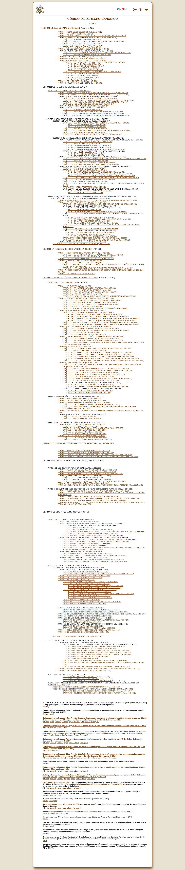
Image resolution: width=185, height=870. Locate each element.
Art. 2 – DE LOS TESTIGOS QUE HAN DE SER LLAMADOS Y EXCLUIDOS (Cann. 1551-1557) (101, 594)
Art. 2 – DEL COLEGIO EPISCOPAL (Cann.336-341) (87, 127)
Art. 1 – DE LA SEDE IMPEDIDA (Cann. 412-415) (86, 153)
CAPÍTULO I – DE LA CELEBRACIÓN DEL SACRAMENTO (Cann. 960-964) (91, 328)
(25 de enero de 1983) (61, 804)
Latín (51, 714)
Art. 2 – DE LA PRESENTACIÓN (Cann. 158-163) (86, 66)
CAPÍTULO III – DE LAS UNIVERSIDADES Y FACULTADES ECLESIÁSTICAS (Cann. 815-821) (98, 268)
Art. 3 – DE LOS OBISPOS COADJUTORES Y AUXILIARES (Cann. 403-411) (96, 149)
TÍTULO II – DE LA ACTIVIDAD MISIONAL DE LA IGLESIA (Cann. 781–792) (86, 259)
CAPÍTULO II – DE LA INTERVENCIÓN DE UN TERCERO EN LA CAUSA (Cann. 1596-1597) (95, 612)
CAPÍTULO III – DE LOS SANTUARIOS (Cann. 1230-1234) (84, 430)
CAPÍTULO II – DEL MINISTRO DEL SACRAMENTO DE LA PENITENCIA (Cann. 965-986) (96, 330)
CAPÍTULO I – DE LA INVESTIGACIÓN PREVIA (80, 677)
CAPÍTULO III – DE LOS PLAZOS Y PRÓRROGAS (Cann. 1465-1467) (87, 543)
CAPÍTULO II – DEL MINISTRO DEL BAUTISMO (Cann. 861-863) (87, 290)
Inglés (71, 722)
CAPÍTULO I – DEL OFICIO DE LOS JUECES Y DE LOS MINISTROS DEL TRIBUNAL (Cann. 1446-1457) (99, 539)
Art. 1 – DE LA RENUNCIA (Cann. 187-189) (83, 74)
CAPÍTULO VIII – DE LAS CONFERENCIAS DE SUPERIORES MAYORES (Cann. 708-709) (96, 240)
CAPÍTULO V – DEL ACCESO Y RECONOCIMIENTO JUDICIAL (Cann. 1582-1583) (92, 602)
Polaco (87, 722)
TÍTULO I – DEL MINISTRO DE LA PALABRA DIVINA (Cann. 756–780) (84, 253)
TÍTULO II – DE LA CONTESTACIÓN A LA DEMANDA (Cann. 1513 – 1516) (84, 576)
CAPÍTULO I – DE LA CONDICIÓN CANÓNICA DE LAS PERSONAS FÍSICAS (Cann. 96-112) (97, 53)
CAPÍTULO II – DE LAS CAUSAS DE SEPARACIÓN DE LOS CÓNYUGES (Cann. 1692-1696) (95, 660)
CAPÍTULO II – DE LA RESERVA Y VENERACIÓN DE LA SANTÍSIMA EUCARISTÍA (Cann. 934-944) (100, 322)
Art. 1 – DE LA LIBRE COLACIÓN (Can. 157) (84, 64)
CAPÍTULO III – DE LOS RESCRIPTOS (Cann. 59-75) (82, 43)
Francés (65, 722)
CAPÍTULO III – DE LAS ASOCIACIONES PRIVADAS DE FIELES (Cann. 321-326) (93, 113)
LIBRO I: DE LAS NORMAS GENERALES (62, 28)
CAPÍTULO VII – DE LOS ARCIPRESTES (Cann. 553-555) (84, 187)
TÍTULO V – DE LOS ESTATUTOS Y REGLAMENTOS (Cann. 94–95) (83, 49)
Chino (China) (55, 758)
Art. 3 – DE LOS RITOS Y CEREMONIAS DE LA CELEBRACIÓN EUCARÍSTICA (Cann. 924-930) (103, 318)
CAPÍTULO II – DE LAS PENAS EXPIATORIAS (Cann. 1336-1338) (87, 479)
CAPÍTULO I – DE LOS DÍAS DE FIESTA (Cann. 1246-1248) (85, 438)
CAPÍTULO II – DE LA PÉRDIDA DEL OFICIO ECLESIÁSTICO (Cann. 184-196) (92, 72)
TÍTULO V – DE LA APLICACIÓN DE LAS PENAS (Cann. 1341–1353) (83, 483)
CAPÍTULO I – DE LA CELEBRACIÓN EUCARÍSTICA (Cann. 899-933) (88, 312)
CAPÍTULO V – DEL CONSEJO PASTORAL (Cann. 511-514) (85, 181)
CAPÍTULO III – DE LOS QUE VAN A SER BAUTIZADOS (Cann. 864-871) (90, 292)
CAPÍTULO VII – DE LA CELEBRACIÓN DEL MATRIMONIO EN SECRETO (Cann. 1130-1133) (97, 378)
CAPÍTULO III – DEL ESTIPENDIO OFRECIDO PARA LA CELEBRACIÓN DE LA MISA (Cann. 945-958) (101, 324)
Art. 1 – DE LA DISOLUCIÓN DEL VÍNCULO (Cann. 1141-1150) (91, 385)
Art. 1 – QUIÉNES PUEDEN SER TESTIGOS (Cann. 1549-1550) (89, 592)
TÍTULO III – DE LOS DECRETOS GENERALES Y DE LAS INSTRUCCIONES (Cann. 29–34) (92, 36)
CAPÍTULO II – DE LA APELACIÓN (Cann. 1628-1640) (82, 622)
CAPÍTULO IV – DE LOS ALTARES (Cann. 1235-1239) (83, 432)
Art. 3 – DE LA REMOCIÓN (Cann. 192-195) (84, 77)
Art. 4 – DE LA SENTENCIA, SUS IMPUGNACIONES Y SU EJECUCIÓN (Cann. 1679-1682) (99, 652)
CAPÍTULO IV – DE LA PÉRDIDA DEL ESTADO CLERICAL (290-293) (88, 104)
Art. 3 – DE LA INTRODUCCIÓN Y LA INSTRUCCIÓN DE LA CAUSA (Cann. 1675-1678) (98, 650)
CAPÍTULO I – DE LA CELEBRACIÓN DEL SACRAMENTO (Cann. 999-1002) (91, 338)
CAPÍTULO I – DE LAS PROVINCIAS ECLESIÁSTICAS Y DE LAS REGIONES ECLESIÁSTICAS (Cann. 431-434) (105, 159)
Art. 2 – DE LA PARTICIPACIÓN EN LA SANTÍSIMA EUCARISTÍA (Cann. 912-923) (98, 316)
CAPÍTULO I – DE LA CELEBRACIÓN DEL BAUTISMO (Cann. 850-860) (89, 288)
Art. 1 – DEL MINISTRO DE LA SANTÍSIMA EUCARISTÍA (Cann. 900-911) (95, 314)
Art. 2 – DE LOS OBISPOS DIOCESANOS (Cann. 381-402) (89, 147)
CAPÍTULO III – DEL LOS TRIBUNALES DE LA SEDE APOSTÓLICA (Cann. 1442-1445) (93, 535)
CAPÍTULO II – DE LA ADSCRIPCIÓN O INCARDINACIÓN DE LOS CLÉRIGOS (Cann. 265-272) (98, 100)
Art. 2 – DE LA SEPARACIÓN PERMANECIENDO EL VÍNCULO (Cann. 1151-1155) (98, 387)
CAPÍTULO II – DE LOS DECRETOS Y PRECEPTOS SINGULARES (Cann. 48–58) (93, 41)
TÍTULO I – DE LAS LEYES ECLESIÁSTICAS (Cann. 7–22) (80, 32)
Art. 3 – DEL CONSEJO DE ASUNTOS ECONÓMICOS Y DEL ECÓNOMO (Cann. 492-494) (101, 176)
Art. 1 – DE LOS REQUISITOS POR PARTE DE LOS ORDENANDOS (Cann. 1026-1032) (100, 352)
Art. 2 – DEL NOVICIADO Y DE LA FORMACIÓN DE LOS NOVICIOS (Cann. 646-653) (99, 219)
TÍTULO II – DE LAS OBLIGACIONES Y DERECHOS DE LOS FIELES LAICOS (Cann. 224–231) (93, 95)
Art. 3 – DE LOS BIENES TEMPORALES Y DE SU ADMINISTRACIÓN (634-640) (97, 212)
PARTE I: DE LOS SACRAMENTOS (61, 282)
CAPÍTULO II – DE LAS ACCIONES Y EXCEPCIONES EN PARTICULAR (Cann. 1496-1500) (95, 561)
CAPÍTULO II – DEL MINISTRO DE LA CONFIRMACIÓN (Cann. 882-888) (90, 302)
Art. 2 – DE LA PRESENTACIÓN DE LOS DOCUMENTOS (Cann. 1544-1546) (94, 588)
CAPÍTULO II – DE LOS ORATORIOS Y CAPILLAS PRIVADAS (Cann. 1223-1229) (93, 428)
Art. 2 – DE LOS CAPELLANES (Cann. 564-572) (85, 193)
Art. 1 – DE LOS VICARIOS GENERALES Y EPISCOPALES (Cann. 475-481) (96, 172)
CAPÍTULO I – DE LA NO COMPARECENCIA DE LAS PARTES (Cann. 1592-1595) (91, 610)
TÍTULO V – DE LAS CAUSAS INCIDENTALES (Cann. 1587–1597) (81, 608)
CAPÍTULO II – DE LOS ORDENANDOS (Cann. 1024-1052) (84, 350)
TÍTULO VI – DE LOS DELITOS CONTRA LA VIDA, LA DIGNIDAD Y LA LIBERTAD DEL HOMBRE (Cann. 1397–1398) (101, 502)
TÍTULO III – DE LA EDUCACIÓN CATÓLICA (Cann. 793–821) (80, 261)
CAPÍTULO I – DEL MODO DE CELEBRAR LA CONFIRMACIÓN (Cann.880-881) (92, 300)
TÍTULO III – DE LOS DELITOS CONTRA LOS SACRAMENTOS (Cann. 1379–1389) (88, 497)
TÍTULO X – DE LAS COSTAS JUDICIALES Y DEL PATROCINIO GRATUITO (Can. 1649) (89, 630)
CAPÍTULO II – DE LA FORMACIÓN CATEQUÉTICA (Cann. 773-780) (88, 257)
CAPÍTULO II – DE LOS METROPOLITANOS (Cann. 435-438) (85, 161)
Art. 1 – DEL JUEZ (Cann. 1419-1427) (81, 527)
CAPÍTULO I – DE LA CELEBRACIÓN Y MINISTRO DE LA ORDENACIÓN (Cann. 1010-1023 (97, 348)
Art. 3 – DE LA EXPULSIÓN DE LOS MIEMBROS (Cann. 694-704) (92, 236)
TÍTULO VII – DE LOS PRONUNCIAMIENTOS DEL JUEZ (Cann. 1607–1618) (85, 616)
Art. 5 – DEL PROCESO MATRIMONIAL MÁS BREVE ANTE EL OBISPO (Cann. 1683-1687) (100, 654)
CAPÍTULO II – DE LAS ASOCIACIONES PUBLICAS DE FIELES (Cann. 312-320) (93, 112)
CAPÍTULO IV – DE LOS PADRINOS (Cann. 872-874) (82, 294)
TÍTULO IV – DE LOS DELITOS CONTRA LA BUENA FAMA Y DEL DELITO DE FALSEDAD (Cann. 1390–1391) (98, 498)
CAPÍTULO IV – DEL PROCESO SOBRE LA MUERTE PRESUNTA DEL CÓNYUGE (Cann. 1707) (96, 666)
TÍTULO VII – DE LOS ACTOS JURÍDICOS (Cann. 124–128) (80, 57)
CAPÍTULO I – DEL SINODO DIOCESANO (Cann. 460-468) (84, 168)
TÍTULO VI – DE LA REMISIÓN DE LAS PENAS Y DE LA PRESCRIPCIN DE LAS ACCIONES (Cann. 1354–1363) (100, 485)
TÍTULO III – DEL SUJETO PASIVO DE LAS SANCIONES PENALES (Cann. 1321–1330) (90, 474)
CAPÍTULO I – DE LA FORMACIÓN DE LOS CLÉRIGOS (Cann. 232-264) (90, 98)
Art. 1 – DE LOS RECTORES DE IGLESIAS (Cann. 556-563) (90, 191)
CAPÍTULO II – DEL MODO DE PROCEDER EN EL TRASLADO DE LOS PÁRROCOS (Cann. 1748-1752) (99, 693)
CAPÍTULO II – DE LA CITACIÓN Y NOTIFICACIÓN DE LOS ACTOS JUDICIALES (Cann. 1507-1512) (98, 574)
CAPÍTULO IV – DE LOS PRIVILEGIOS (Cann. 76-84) (82, 45)
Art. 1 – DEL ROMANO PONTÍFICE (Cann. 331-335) (87, 125)
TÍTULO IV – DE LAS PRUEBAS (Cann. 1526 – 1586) (76, 580)
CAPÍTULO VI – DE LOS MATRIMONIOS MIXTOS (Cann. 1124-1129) (88, 376)
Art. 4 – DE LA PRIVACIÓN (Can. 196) (82, 79)
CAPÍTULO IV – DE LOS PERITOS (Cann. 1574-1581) (81, 600)
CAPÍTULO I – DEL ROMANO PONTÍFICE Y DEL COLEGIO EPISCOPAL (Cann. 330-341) (96, 123)
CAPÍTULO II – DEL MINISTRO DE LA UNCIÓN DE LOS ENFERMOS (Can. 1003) (93, 340)
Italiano (45, 707)
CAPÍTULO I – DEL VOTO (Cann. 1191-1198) (79, 416)
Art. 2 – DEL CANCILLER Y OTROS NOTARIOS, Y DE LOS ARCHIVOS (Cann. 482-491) (100, 174)
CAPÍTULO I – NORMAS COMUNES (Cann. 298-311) (82, 110)
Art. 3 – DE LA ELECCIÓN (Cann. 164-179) (83, 68)
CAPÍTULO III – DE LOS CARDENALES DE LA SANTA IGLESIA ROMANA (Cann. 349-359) (96, 130)
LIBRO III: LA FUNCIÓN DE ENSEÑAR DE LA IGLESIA (67, 249)
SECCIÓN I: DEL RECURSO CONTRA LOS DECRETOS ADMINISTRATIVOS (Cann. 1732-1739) (86, 687)
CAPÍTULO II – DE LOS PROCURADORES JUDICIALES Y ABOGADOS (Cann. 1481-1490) (94, 555)
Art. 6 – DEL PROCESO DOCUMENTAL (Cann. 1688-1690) (88, 656)
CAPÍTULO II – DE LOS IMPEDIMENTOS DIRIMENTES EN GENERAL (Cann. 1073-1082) (96, 368)
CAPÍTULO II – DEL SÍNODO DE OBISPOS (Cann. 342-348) (85, 129)
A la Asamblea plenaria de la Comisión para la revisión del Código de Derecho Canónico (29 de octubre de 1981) (86, 811)
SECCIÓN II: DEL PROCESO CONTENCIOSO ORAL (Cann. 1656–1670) (78, 636)
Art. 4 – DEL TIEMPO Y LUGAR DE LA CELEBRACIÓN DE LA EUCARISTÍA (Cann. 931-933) (102, 320)
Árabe (52, 722)
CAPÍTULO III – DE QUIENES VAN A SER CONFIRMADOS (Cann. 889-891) (91, 304)
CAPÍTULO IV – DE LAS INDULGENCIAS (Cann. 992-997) (84, 334)
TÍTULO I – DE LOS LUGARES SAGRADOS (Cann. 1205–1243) (81, 424)
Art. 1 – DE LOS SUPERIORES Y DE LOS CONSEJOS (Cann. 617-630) (94, 208)
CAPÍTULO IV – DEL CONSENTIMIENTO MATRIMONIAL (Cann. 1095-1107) (91, 372)
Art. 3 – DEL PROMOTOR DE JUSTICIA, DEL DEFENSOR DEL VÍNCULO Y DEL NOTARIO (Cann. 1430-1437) (106, 531)
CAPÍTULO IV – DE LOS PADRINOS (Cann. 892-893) (82, 306)
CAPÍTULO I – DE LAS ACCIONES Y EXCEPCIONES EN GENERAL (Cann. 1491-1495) (93, 559)
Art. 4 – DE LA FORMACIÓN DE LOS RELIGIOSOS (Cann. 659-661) (93, 223)
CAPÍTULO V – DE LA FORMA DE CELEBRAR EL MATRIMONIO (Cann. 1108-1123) (94, 374)
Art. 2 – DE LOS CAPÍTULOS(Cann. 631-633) (84, 210)
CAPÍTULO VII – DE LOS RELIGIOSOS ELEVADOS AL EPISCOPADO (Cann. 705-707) (95, 238)
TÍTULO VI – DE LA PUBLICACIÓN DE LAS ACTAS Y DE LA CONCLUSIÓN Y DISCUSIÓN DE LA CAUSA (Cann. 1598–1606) (102, 614)
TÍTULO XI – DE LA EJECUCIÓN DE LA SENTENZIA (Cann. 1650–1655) (83, 632)
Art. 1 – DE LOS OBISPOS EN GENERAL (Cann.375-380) (89, 146)
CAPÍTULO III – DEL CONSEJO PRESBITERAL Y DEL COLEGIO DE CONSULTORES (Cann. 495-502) (101, 178)
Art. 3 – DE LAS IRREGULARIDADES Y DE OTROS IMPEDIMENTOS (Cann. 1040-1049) (101, 356)
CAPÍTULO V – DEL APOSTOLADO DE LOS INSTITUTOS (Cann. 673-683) (90, 229)
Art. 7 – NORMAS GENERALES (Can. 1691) (83, 658)
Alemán (46, 722)
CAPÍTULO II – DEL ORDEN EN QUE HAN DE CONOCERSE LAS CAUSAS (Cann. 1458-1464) (96, 541)
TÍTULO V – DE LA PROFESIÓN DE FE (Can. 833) (76, 274)
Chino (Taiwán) (66, 758)
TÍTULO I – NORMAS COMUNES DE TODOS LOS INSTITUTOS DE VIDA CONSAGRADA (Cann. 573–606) (97, 200)
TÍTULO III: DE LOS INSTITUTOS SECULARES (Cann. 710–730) (82, 242)
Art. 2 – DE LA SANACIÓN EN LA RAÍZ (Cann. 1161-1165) (89, 393)
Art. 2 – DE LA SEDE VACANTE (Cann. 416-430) (86, 155)
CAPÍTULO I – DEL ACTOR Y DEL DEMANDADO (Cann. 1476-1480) (87, 553)
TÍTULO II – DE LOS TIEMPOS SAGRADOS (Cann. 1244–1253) (81, 436)
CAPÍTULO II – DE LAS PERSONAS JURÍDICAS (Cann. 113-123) (87, 55)
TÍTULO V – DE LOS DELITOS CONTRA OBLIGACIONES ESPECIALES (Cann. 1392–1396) (92, 500)
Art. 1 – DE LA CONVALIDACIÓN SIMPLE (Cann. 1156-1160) (90, 391)
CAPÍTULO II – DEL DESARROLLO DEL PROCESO (81, 679)
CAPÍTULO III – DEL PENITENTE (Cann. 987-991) (81, 332)
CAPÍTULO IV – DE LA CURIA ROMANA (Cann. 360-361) (84, 132)
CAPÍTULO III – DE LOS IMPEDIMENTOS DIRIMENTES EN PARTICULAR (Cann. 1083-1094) (97, 370)
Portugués (95, 722)
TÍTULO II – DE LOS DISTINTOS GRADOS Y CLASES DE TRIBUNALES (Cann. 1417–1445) (90, 523)
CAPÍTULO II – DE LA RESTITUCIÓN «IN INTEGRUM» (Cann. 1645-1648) (89, 628)
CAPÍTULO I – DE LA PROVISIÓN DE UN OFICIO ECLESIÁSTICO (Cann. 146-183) (94, 62)
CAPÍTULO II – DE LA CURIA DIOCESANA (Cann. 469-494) (85, 170)
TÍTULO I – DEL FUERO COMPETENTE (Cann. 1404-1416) (78, 521)
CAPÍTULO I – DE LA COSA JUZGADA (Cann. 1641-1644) (83, 626)
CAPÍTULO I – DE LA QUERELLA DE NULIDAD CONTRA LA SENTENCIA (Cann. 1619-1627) (95, 620)
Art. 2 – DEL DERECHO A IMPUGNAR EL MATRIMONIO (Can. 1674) (92, 648)
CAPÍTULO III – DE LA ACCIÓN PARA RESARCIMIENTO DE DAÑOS (87, 681)
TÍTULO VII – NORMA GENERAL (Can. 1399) (74, 504)
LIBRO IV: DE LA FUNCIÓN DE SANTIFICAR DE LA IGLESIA (70, 278)
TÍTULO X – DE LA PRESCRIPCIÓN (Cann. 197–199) (77, 81)
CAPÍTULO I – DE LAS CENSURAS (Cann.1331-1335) (83, 477)
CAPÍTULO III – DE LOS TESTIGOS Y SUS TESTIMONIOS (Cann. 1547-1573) (90, 590)
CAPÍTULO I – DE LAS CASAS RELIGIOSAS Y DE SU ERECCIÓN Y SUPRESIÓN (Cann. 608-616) (100, 204)
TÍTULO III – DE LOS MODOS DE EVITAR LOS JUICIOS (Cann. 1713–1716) (84, 671)
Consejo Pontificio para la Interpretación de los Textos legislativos (99, 784)
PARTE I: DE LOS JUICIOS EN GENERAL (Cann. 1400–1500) (71, 519)
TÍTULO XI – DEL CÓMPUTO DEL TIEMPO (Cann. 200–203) (80, 83)
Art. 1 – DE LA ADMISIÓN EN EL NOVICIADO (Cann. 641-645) (91, 217)
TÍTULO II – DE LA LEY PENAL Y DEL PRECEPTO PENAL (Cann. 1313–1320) (87, 472)
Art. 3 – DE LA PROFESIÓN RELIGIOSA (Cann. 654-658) (89, 221)
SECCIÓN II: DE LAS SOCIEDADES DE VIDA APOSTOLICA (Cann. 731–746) (81, 244)
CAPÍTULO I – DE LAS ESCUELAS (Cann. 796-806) (82, 262)
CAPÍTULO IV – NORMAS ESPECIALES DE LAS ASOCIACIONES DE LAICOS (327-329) (96, 115)
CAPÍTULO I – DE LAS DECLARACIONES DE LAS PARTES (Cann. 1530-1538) (90, 582)
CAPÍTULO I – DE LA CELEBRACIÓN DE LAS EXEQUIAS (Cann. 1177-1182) (91, 405)
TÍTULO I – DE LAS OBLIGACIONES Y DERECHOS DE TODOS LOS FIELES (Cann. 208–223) (93, 93)
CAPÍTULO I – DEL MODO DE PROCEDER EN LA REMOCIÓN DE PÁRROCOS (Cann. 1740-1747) (97, 691)
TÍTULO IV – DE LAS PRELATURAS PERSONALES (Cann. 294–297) (83, 106)
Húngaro (67, 779)
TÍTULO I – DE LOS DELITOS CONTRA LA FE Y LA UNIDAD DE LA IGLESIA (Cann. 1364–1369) (93, 491)
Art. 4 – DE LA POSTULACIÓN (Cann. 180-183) (85, 70)
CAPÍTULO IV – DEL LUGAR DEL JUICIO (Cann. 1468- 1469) (84, 545)
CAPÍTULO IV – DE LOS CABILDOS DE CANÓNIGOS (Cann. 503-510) (89, 179)
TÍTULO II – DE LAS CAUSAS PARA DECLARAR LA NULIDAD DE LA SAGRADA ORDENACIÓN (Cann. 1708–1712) (99, 668)
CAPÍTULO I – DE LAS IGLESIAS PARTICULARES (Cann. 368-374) (88, 142)
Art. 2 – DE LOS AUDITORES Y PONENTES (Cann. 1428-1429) (90, 529)
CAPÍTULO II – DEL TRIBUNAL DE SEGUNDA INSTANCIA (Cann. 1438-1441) (90, 533)
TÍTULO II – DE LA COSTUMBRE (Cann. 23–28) (75, 34)
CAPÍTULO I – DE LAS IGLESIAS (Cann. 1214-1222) (82, 426)
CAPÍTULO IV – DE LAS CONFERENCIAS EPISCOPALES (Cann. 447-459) (91, 164)
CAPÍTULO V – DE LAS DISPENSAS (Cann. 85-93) (82, 47)
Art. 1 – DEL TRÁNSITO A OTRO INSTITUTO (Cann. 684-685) (91, 232)
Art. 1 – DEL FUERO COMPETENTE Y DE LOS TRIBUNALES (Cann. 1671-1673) (96, 646)
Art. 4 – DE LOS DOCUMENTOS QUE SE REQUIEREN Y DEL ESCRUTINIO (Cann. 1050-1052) (103, 358)
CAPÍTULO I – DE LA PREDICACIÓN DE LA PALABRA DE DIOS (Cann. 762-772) (93, 255)
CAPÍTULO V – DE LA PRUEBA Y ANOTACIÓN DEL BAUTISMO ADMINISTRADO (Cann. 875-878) (99, 296)
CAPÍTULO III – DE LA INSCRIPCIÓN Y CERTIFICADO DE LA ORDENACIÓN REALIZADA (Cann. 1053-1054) (103, 360)
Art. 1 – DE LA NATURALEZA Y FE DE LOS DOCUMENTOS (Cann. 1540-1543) (95, 586)
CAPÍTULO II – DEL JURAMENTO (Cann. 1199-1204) (82, 418)
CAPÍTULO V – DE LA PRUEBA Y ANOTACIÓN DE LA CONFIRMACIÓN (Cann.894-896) (95, 308)
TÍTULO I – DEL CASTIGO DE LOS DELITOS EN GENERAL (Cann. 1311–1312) (87, 470)
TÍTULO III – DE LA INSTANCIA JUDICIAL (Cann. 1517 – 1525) (80, 578)
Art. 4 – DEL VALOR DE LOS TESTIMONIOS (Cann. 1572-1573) (90, 598)
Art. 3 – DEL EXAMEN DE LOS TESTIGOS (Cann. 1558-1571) (89, 596)
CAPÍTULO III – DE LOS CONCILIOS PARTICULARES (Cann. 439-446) (89, 163)
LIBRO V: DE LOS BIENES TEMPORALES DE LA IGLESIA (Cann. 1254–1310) (78, 443)
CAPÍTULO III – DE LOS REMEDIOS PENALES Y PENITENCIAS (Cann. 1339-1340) (94, 481)
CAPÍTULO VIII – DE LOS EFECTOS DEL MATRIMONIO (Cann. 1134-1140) (91, 381)
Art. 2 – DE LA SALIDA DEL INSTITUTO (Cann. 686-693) (89, 234)
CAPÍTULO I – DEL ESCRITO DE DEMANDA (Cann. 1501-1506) (85, 572)
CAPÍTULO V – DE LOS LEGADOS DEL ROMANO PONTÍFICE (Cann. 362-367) (92, 134)
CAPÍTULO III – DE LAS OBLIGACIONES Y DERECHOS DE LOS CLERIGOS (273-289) (95, 102)
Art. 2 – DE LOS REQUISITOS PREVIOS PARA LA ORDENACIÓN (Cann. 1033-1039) (99, 354)
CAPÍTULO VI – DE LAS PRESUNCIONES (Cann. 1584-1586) (84, 604)
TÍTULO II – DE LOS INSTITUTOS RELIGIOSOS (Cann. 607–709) (82, 202)
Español (58, 722)
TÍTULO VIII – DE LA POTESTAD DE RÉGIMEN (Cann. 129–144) (82, 58)
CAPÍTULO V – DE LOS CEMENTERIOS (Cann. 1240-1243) (85, 434)
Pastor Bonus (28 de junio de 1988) (56, 782)
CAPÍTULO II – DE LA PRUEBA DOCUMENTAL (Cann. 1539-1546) (86, 584)
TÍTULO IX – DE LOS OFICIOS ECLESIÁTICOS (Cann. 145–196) (82, 60)
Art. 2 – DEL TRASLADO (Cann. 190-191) (83, 75)
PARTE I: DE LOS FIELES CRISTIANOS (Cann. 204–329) (69, 91)
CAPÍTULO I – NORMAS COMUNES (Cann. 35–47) (82, 40)
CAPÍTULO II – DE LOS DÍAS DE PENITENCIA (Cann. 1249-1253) (87, 439)
